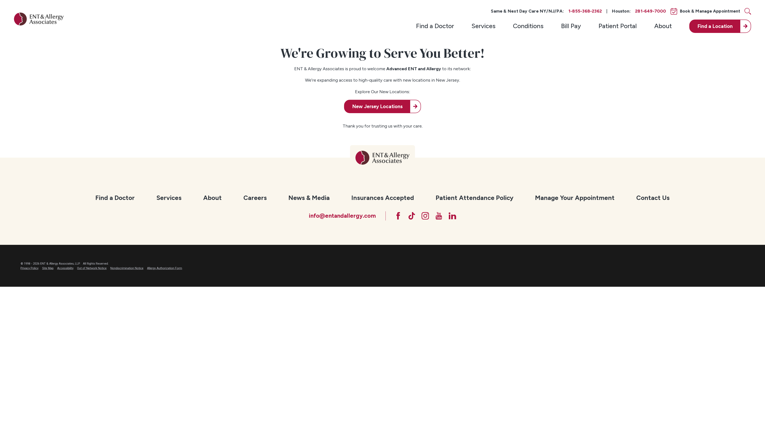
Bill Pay (571, 26)
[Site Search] (747, 11)
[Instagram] (425, 215)
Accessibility (65, 268)
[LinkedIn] (452, 215)
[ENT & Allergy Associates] (39, 18)
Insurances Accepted (382, 198)
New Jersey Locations (377, 106)
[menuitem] (435, 26)
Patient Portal (617, 26)
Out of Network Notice (92, 268)
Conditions (528, 26)
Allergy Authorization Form (164, 268)
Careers (255, 198)
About (663, 26)
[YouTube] (438, 215)
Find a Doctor (435, 26)
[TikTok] (411, 215)
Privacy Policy (29, 268)
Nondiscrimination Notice (126, 268)
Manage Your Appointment (575, 198)
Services (483, 26)
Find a (715, 26)
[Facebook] (398, 215)
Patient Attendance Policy (474, 198)
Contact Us (653, 198)
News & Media (309, 198)
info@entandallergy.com (342, 215)
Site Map (48, 268)
